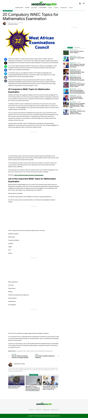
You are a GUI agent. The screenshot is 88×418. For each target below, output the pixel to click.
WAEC (29, 351)
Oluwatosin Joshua (13, 24)
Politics (56, 7)
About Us (31, 409)
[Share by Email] (5, 77)
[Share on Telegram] (5, 73)
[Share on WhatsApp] (5, 66)
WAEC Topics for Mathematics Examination (42, 351)
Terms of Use (46, 409)
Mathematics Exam (21, 351)
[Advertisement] (33, 142)
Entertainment (43, 7)
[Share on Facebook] (5, 59)
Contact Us (39, 409)
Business (27, 7)
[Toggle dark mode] (80, 3)
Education (34, 7)
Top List (71, 7)
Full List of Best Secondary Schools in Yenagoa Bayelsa (28, 175)
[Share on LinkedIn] (5, 70)
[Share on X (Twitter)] (5, 63)
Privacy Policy (55, 409)
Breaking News (19, 7)
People (50, 7)
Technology (63, 7)
